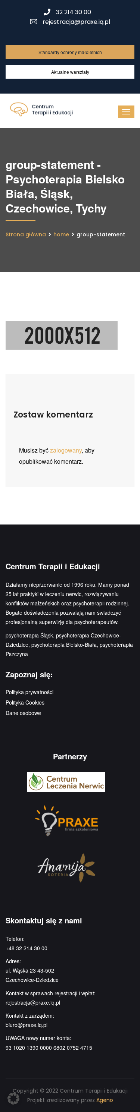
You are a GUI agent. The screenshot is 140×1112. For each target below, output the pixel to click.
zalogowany (66, 450)
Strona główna (26, 234)
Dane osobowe (23, 712)
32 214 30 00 (73, 12)
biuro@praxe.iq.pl (26, 1024)
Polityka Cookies (25, 702)
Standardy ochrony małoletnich (70, 52)
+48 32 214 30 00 (26, 948)
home (61, 234)
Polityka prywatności (29, 692)
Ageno (104, 1100)
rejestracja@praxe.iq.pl (76, 22)
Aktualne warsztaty (70, 72)
